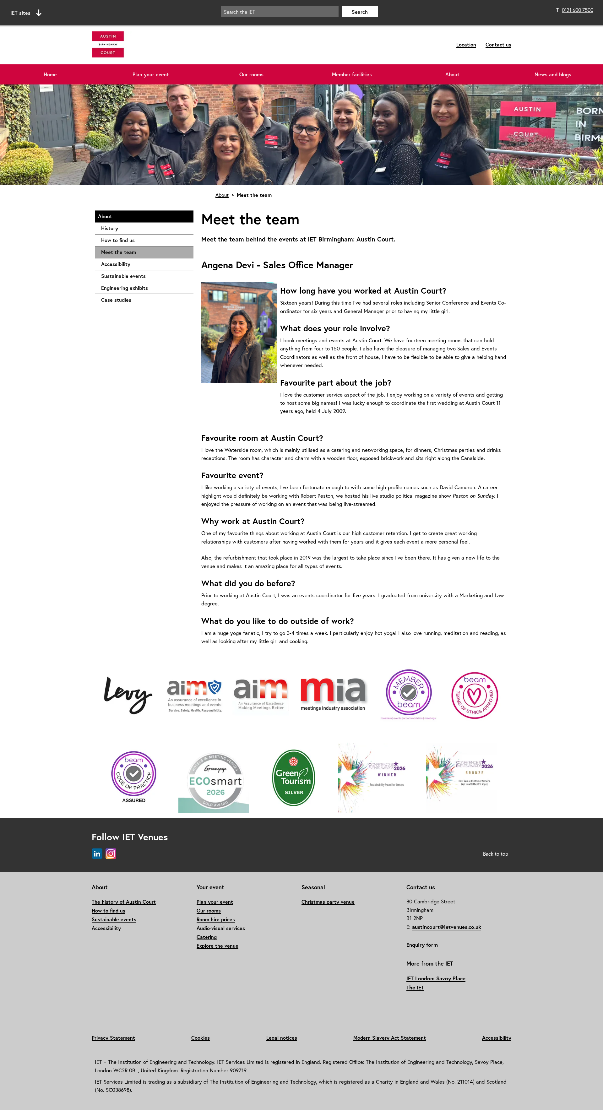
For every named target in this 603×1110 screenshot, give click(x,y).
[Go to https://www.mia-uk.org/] (260, 696)
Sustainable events (144, 276)
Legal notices (281, 1037)
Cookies (200, 1037)
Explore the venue (217, 945)
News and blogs (553, 74)
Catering (207, 937)
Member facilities (352, 74)
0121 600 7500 (577, 10)
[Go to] (128, 696)
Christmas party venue (328, 901)
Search (360, 11)
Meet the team (118, 252)
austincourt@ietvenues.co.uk (446, 926)
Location (466, 44)
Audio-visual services (221, 928)
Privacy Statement (113, 1037)
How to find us (144, 240)
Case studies (144, 299)
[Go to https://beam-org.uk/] (408, 696)
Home (50, 74)
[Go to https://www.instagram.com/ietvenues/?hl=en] (111, 853)
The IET (415, 987)
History (144, 228)
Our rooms (251, 74)
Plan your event (151, 74)
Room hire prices (216, 919)
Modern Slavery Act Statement (389, 1037)
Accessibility (144, 264)
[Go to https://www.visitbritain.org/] (293, 778)
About (452, 74)
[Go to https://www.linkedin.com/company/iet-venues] (97, 853)
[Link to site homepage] (157, 44)
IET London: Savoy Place (435, 978)
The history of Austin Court (124, 901)
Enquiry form (422, 944)
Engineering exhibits (144, 287)
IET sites (20, 12)
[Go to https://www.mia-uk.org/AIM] (194, 696)
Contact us (498, 44)
